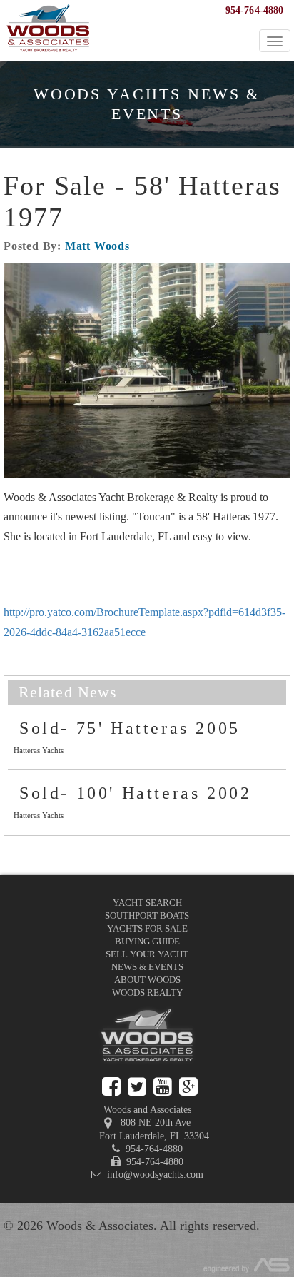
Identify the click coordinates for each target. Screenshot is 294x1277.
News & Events (147, 966)
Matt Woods (97, 246)
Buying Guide (147, 941)
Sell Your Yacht (147, 954)
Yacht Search (147, 902)
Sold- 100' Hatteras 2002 (135, 793)
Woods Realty (147, 992)
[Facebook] (111, 1087)
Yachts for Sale (147, 928)
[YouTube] (162, 1087)
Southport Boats (147, 915)
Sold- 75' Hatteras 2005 (129, 728)
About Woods (147, 979)
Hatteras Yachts (39, 750)
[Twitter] (137, 1087)
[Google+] (188, 1087)
